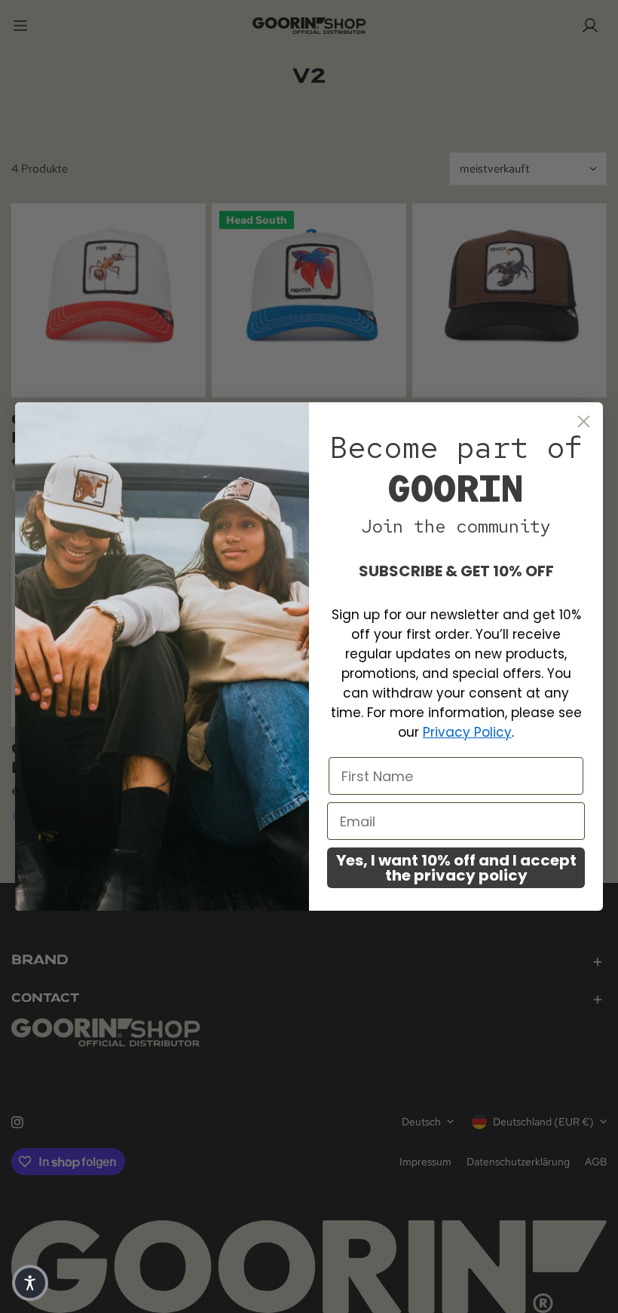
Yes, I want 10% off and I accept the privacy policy (456, 868)
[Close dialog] (584, 421)
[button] (30, 1283)
